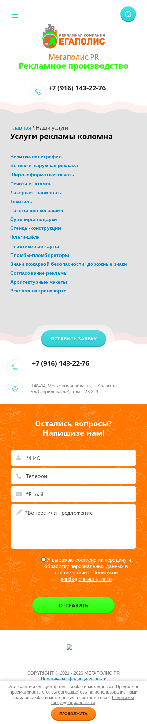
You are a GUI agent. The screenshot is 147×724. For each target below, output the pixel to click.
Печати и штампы (31, 183)
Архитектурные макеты (38, 282)
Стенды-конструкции (35, 228)
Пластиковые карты (34, 246)
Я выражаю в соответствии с (87, 569)
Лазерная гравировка (36, 192)
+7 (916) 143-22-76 (77, 87)
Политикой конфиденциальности (89, 576)
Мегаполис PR (74, 57)
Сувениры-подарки (33, 219)
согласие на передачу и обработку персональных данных (87, 563)
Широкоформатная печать (42, 174)
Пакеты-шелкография (36, 210)
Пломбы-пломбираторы (39, 255)
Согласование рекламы (39, 273)
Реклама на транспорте (38, 291)
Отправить (73, 605)
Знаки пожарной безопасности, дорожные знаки (68, 264)
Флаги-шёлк (24, 237)
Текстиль (21, 201)
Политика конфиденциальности (73, 678)
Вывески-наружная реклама (44, 165)
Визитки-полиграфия (36, 156)
